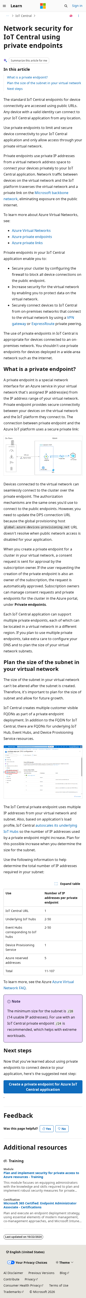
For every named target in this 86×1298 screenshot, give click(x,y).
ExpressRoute (43, 323)
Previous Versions (41, 1273)
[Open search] (66, 6)
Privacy (30, 1279)
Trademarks (12, 1292)
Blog (63, 1273)
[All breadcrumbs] (7, 15)
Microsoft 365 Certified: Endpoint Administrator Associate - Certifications (40, 1205)
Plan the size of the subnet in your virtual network (44, 83)
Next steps (15, 89)
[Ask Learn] (71, 15)
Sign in (77, 6)
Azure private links (27, 242)
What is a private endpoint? (27, 77)
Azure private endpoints (32, 236)
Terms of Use (58, 1285)
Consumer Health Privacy (22, 1285)
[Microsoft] (43, 6)
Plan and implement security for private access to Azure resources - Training (41, 1175)
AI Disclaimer (13, 1273)
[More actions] (78, 15)
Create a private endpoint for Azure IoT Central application (43, 1087)
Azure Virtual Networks (31, 230)
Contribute (11, 1279)
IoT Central (23, 16)
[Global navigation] (4, 6)
